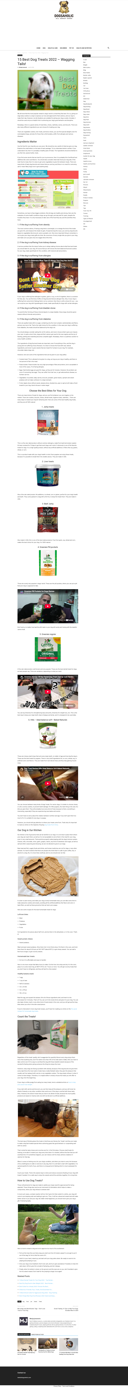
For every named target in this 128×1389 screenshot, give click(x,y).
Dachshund (86, 93)
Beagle (85, 65)
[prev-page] (19, 1358)
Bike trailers (86, 67)
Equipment (86, 135)
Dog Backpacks (87, 104)
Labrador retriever (88, 179)
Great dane (86, 148)
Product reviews (88, 198)
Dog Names (86, 127)
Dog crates (86, 114)
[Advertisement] (64, 33)
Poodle (85, 195)
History (85, 166)
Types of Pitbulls (88, 218)
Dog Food (24, 52)
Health (85, 158)
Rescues (85, 203)
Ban (84, 62)
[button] (108, 48)
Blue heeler (86, 72)
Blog (84, 70)
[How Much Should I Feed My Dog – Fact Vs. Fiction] (27, 1344)
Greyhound (86, 153)
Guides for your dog (89, 156)
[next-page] (21, 1358)
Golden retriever (88, 145)
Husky (85, 171)
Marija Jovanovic (23, 67)
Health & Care (53, 48)
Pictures (85, 185)
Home (38, 48)
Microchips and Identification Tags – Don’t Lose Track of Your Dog (31, 1309)
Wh (84, 229)
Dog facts (86, 117)
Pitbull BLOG (87, 190)
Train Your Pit (87, 211)
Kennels (85, 177)
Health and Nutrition (84, 48)
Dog (44, 48)
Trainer (85, 213)
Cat (84, 86)
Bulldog (85, 83)
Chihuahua (86, 91)
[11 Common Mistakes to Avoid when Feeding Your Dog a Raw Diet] (68, 1344)
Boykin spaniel (87, 78)
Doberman (86, 99)
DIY (84, 96)
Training (85, 216)
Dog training (87, 132)
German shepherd (88, 143)
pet (31, 1301)
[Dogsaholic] (64, 10)
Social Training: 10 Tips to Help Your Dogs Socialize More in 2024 (66, 1309)
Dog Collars (86, 112)
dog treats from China (51, 825)
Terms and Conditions (68, 1386)
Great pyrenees (87, 151)
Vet (84, 224)
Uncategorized (87, 221)
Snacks (35, 1301)
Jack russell (86, 174)
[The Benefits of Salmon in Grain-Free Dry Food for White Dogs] (47, 1343)
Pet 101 (71, 48)
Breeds (85, 80)
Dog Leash (86, 125)
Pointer (85, 192)
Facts (84, 138)
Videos (85, 226)
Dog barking (86, 106)
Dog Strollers (87, 130)
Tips (84, 205)
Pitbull (85, 187)
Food (27, 1301)
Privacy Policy (57, 1386)
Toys (84, 208)
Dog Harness (87, 122)
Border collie (87, 75)
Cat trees (86, 88)
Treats (40, 1301)
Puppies (85, 200)
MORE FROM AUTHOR (38, 1334)
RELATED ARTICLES (24, 1334)
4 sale (85, 59)
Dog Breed (63, 48)
